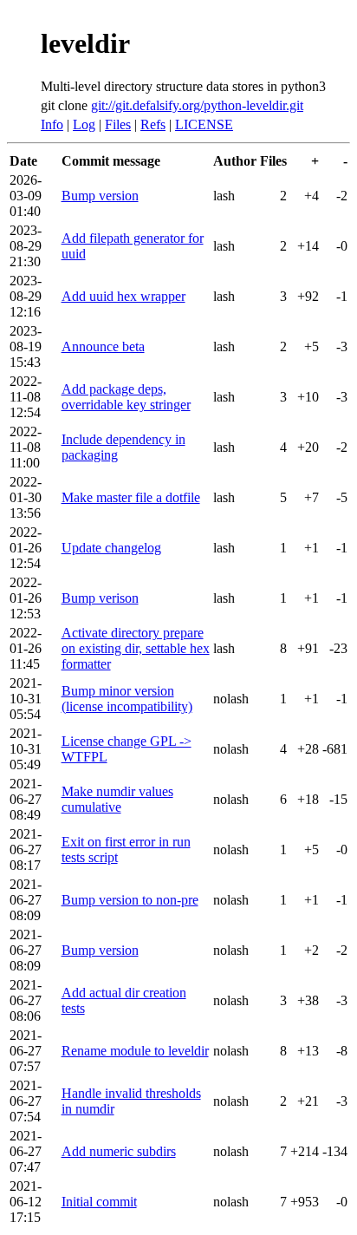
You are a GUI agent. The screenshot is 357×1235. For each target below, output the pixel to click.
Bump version (100, 195)
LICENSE (204, 124)
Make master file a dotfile (131, 497)
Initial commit (99, 1201)
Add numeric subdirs (119, 1151)
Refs (153, 124)
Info (52, 124)
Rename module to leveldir (135, 1050)
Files (118, 124)
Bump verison (100, 598)
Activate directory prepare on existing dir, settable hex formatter (136, 648)
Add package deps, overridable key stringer (126, 397)
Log (84, 124)
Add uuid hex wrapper (123, 296)
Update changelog (111, 547)
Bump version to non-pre (130, 899)
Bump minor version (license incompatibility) (127, 698)
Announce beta (103, 346)
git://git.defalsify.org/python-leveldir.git (197, 105)
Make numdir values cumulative (117, 799)
